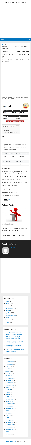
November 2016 (9, 403)
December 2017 (9, 380)
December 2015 (9, 422)
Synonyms (6, 130)
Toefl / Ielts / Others (10, 315)
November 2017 (9, 382)
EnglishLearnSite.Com (15, 3)
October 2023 (9, 364)
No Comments (5, 61)
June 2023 (8, 366)
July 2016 (8, 413)
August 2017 (8, 387)
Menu (2, 39)
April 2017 (8, 394)
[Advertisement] (15, 21)
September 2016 (9, 408)
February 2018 (9, 375)
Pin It (10, 199)
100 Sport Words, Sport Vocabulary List (14, 235)
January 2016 (9, 420)
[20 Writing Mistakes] (15, 214)
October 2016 (9, 406)
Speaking (8, 312)
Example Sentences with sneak (11, 132)
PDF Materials (9, 308)
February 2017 (9, 399)
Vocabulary (8, 319)
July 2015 (8, 434)
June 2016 (8, 415)
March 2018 (8, 373)
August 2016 (8, 410)
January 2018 (9, 378)
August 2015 (8, 431)
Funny (7, 301)
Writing (7, 322)
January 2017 (9, 401)
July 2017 (8, 389)
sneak (5, 128)
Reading (7, 310)
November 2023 (9, 361)
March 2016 (8, 417)
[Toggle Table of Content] (17, 126)
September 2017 (9, 385)
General (24, 59)
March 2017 (8, 396)
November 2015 (9, 424)
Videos (7, 317)
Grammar (7, 305)
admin (4, 59)
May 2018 (8, 368)
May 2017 (8, 392)
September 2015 (9, 429)
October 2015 (9, 427)
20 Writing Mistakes (8, 224)
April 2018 (8, 371)
